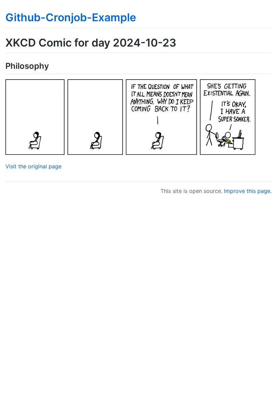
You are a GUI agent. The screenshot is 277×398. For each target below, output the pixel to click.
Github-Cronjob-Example (70, 17)
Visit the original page (33, 166)
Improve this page (247, 191)
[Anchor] (53, 65)
